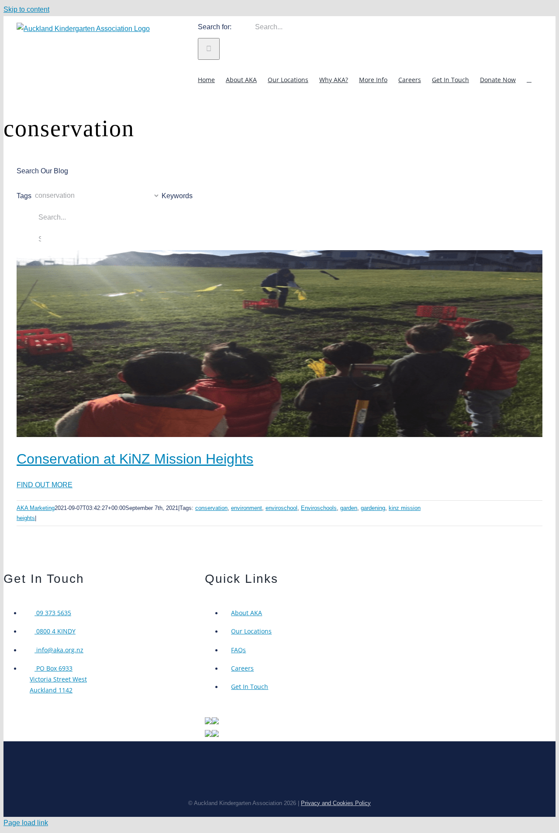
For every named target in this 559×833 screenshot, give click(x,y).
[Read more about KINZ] (208, 734)
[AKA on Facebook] (215, 722)
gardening (373, 508)
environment (246, 508)
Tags (24, 195)
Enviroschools (319, 508)
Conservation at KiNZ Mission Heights (135, 459)
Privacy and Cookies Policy (336, 803)
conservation (211, 508)
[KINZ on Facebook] (215, 734)
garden (348, 508)
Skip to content (26, 9)
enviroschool (281, 508)
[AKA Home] (208, 722)
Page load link (25, 822)
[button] (529, 79)
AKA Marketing (36, 508)
